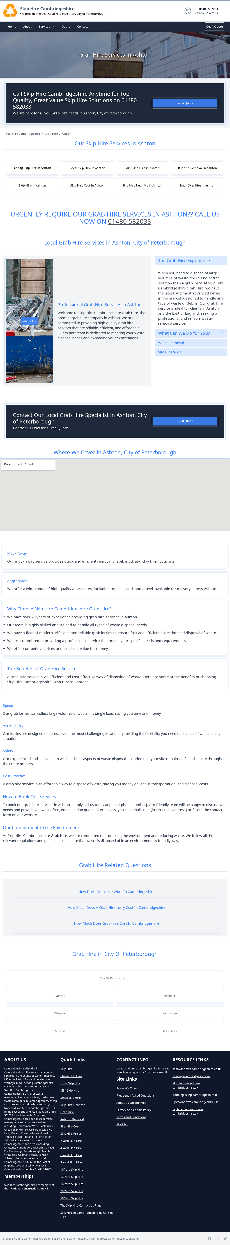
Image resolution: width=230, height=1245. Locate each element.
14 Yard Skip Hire (71, 1184)
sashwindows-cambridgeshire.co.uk (197, 1069)
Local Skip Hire (70, 1083)
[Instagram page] (217, 1238)
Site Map (122, 1124)
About (27, 27)
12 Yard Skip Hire (71, 1177)
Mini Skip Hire (69, 1090)
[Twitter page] (225, 1238)
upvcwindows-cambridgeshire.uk (195, 1102)
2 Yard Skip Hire (71, 1141)
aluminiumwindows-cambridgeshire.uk (186, 1085)
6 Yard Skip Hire (71, 1155)
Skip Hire (66, 1069)
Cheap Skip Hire (71, 1076)
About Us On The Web (131, 1103)
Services (44, 27)
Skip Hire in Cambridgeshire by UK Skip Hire (87, 1215)
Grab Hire (67, 1112)
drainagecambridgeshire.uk (191, 1076)
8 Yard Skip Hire (71, 1162)
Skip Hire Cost (69, 1126)
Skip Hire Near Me (72, 1105)
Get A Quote (214, 27)
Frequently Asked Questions (135, 1095)
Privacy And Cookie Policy (133, 1110)
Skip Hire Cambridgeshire (47, 8)
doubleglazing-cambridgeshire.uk (195, 1095)
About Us (29, 321)
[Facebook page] (209, 1238)
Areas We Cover (127, 1088)
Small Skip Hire (70, 1098)
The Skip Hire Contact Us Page (81, 1205)
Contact (82, 27)
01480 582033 (129, 221)
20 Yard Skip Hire (71, 1191)
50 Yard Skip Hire (71, 1198)
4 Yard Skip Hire (71, 1148)
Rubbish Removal (72, 1119)
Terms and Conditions (131, 1117)
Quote (65, 27)
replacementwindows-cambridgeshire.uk (187, 1111)
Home (12, 27)
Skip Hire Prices (71, 1134)
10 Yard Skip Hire (71, 1170)
